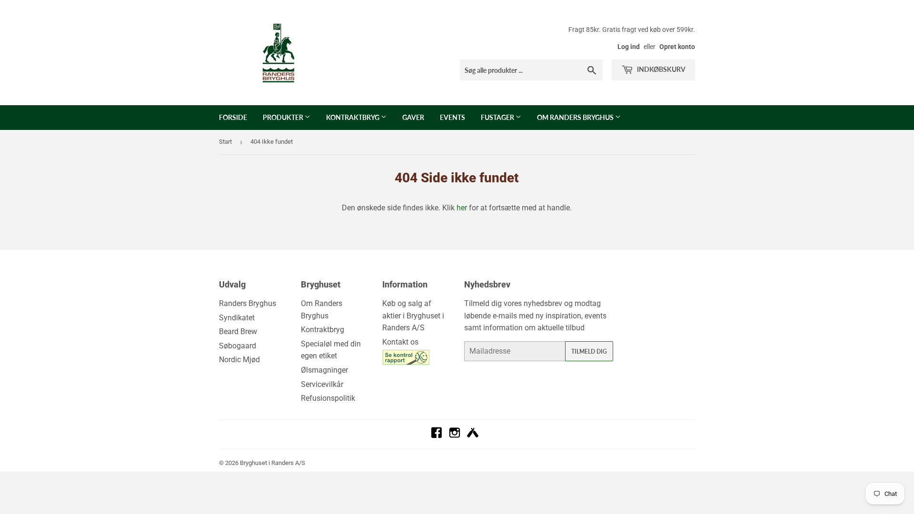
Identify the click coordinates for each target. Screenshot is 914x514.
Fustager (498, 117)
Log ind (628, 46)
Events (452, 117)
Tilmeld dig (589, 351)
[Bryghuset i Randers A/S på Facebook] (436, 435)
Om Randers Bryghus (576, 117)
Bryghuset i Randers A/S (272, 462)
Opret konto (677, 46)
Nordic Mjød (239, 359)
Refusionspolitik (328, 398)
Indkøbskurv (661, 69)
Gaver (413, 117)
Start (225, 141)
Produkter (284, 117)
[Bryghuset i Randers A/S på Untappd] (472, 435)
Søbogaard (237, 345)
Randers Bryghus (247, 303)
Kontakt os (400, 341)
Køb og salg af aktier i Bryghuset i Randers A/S (413, 315)
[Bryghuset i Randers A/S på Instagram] (454, 435)
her (462, 207)
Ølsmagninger (324, 370)
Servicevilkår (322, 384)
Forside (233, 117)
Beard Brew (238, 331)
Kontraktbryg (353, 117)
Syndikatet (237, 317)
